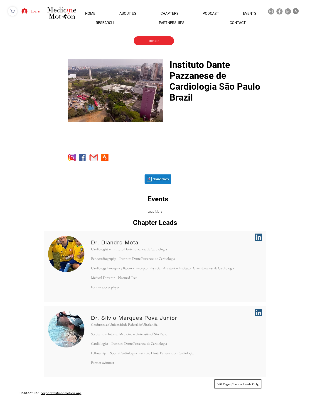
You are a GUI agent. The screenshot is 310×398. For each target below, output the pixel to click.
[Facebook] (279, 11)
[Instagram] (271, 11)
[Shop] (12, 11)
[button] (90, 13)
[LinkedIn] (288, 11)
